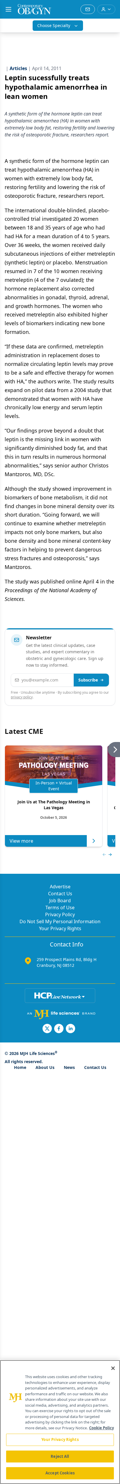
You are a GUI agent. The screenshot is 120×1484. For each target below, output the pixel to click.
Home (20, 1067)
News (69, 1067)
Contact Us (60, 893)
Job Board (60, 900)
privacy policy (22, 697)
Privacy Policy (60, 914)
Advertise (60, 886)
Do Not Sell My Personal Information (60, 921)
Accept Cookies (60, 1473)
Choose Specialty (53, 25)
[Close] (113, 1368)
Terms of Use (60, 907)
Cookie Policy (101, 1427)
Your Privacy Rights (60, 928)
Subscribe (88, 680)
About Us (45, 1067)
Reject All (60, 1456)
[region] (60, 1422)
